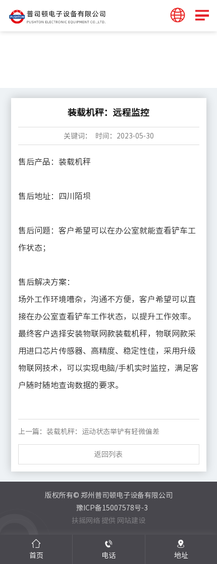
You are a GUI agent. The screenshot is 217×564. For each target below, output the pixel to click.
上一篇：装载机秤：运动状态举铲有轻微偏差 (88, 431)
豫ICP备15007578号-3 (112, 507)
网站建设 (131, 520)
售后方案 (58, 72)
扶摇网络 (86, 520)
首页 (30, 72)
